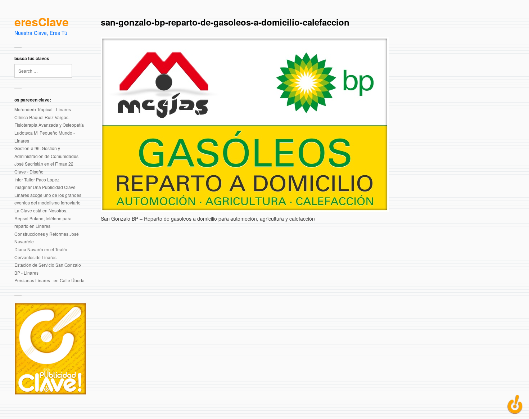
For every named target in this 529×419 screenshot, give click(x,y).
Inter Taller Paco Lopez (36, 179)
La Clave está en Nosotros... (41, 210)
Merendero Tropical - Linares (42, 109)
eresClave (41, 22)
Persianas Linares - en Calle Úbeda (49, 280)
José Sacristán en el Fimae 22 (43, 164)
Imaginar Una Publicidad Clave (45, 187)
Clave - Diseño (29, 171)
